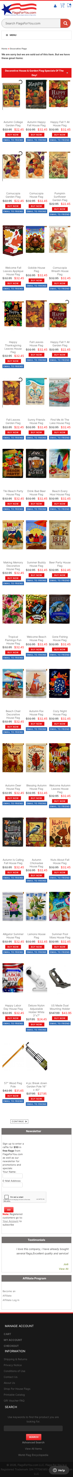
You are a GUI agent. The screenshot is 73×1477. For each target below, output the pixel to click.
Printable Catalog (14, 1394)
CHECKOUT (11, 1345)
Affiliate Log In (11, 1300)
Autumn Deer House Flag (13, 787)
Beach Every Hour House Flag (60, 492)
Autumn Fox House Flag (36, 712)
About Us (9, 1382)
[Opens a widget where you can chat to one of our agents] (59, 1470)
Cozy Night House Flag (60, 712)
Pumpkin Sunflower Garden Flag (59, 197)
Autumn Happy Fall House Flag (36, 123)
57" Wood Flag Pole (13, 1084)
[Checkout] (69, 5)
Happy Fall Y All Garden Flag (59, 343)
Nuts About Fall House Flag (60, 861)
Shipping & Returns (15, 1359)
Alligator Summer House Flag (13, 935)
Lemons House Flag (36, 935)
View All (63, 1268)
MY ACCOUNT (13, 1339)
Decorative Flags (18, 48)
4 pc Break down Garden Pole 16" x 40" (36, 1086)
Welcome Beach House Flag (36, 638)
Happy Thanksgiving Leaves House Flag (13, 347)
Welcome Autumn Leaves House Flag (59, 789)
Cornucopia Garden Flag (13, 195)
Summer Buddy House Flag (36, 564)
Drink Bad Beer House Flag (36, 492)
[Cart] (62, 5)
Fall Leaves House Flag (36, 343)
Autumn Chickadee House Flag (36, 863)
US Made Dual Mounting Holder (60, 1007)
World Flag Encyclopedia (33, 1454)
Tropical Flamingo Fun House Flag (13, 640)
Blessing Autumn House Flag (36, 787)
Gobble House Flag (36, 269)
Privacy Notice (13, 1365)
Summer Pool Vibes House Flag (59, 935)
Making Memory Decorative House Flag (13, 566)
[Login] (55, 6)
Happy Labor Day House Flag (13, 1007)
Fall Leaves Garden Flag (13, 421)
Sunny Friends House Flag (36, 421)
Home (4, 48)
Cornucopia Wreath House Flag (60, 271)
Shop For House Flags (17, 1388)
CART (7, 1334)
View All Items (33, 1448)
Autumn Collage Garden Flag (13, 123)
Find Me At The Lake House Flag (60, 421)
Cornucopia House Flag (36, 195)
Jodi (65, 1264)
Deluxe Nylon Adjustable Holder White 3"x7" (36, 1010)
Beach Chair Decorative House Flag (13, 714)
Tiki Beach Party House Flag (13, 492)
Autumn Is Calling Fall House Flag (13, 861)
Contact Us (10, 1376)
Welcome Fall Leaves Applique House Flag (13, 271)
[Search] (65, 23)
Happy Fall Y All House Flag (59, 123)
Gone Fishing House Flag (60, 638)
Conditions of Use (14, 1371)
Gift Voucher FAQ (14, 1400)
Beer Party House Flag (60, 564)
